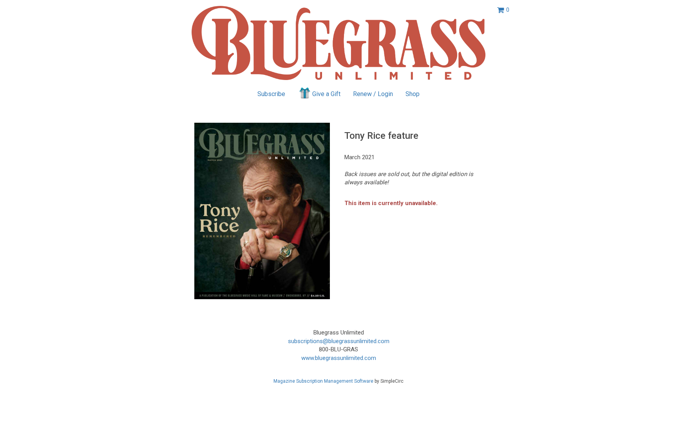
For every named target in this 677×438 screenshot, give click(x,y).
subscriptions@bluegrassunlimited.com (338, 341)
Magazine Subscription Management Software (323, 381)
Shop (412, 94)
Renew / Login (373, 94)
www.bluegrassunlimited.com (338, 358)
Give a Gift (326, 94)
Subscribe (271, 94)
